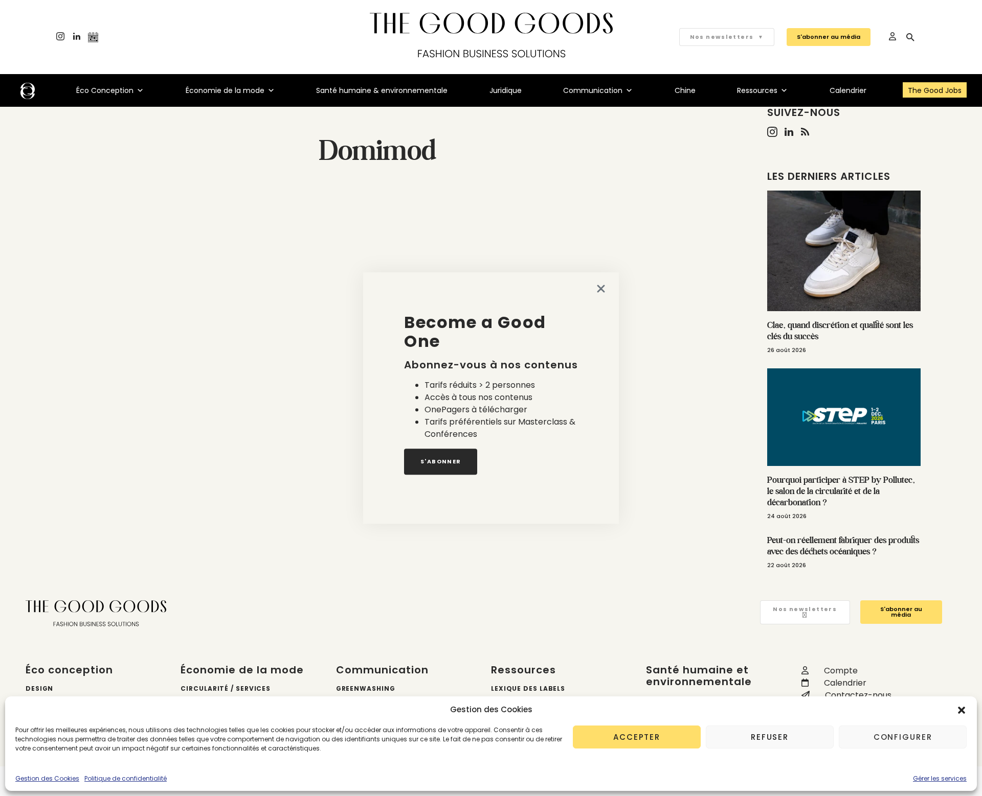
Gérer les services (940, 778)
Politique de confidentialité (125, 778)
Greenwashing (365, 688)
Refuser (770, 737)
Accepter (636, 737)
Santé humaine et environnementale (699, 676)
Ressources (757, 90)
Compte (841, 670)
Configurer (903, 737)
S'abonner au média (828, 37)
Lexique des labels (528, 688)
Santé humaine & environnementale (382, 90)
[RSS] (805, 132)
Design (39, 688)
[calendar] (93, 37)
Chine (685, 90)
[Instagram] (60, 37)
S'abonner (440, 461)
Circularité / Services (226, 688)
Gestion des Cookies (47, 778)
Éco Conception (104, 90)
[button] (961, 710)
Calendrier (848, 90)
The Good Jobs (935, 90)
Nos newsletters (727, 37)
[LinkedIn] (77, 37)
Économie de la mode (225, 90)
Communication (592, 90)
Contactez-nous (858, 695)
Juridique (505, 90)
